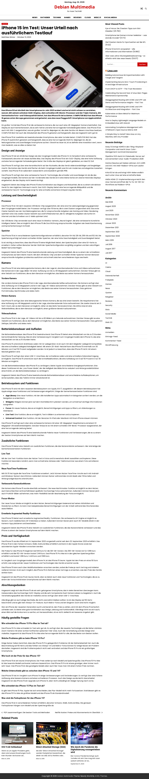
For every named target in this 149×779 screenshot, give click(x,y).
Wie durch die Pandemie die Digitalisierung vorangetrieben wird (85, 749)
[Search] (145, 8)
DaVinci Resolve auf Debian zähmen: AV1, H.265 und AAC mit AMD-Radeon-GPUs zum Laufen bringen (125, 166)
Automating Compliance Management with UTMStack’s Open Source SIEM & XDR (124, 128)
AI (106, 263)
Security (108, 305)
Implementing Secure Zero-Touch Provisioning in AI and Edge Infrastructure (126, 83)
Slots (107, 309)
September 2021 (112, 231)
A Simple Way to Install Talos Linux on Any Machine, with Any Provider (123, 135)
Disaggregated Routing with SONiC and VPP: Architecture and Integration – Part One (124, 108)
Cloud (88, 17)
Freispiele (109, 280)
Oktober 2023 (111, 219)
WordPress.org (111, 345)
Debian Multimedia (74, 7)
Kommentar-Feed (113, 341)
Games (67, 17)
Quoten (108, 292)
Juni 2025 (109, 210)
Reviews (77, 17)
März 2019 (109, 240)
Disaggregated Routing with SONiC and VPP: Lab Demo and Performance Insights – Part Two (125, 101)
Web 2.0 (97, 17)
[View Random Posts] (141, 8)
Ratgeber (45, 17)
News (34, 17)
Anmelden (109, 332)
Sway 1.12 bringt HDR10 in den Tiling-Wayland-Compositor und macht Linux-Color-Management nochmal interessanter (124, 149)
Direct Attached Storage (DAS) (51, 747)
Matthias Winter (8, 37)
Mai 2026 (109, 202)
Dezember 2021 (112, 227)
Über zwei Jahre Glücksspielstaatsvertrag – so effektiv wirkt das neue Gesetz (125, 57)
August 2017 (110, 248)
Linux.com (112, 70)
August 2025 (110, 206)
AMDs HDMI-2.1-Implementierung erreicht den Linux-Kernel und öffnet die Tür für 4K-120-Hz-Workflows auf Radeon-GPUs (125, 182)
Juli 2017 (108, 253)
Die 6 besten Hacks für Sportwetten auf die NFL (125, 42)
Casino (108, 267)
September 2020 (112, 236)
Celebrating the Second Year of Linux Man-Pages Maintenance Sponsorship (126, 94)
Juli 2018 (108, 244)
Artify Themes (101, 776)
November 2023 (112, 214)
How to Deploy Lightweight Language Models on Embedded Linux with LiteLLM (125, 121)
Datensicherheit (112, 275)
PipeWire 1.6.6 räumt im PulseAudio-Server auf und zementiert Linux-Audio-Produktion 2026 (125, 157)
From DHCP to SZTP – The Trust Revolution (123, 89)
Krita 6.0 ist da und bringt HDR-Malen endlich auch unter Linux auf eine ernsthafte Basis (124, 173)
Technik (57, 17)
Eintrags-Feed (111, 336)
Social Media (110, 17)
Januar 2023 (110, 223)
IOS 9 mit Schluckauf (12, 747)
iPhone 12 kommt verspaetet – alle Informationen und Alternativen (120, 50)
